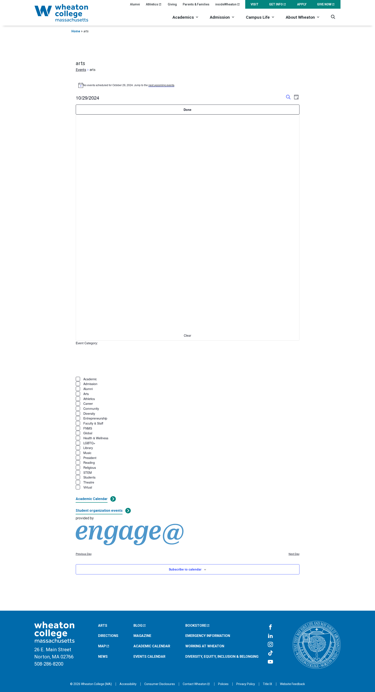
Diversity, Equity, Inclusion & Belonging (221, 656)
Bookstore (195, 625)
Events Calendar (149, 656)
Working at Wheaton (204, 646)
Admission (220, 17)
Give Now (324, 4)
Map (102, 646)
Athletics (152, 4)
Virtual (87, 487)
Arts (86, 394)
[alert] (187, 85)
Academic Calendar (92, 499)
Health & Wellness (95, 438)
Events (81, 70)
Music (87, 453)
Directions (108, 636)
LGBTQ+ (89, 443)
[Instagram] (270, 644)
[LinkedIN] (270, 636)
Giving (172, 4)
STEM (87, 472)
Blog (137, 625)
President (89, 458)
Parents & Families (196, 4)
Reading (89, 462)
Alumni (135, 4)
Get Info (276, 4)
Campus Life (258, 17)
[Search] (333, 17)
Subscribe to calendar (185, 569)
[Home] (67, 13)
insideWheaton (226, 4)
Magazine (142, 636)
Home (75, 31)
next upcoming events (161, 85)
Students (89, 477)
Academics (183, 17)
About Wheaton (300, 17)
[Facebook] (270, 627)
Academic (90, 379)
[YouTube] (270, 662)
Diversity (89, 413)
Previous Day (84, 554)
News (103, 656)
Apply (301, 4)
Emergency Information (207, 636)
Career (88, 403)
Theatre (88, 482)
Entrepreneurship (95, 418)
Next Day (294, 554)
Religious (89, 467)
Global (87, 433)
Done (187, 109)
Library (88, 448)
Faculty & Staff (93, 423)
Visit (254, 4)
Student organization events (99, 510)
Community (91, 408)
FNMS (87, 428)
